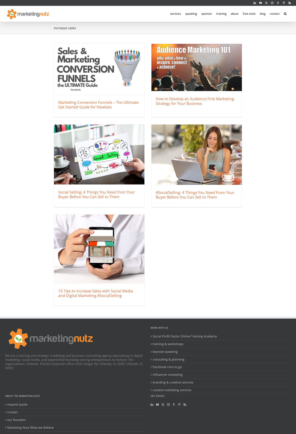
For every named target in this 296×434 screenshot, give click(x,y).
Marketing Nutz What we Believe (30, 428)
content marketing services (172, 390)
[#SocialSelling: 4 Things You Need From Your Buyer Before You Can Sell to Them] (196, 155)
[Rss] (184, 404)
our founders (16, 420)
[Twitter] (163, 404)
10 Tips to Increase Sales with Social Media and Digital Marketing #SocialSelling (95, 293)
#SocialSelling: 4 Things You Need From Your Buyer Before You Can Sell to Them (195, 195)
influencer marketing (168, 375)
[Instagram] (168, 404)
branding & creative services (173, 382)
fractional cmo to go (167, 367)
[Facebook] (173, 404)
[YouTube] (157, 404)
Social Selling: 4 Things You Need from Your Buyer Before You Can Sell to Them (96, 194)
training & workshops (168, 344)
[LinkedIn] (152, 404)
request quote (17, 404)
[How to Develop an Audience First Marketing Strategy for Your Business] (196, 67)
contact (12, 412)
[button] (285, 13)
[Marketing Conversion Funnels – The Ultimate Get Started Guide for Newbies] (99, 69)
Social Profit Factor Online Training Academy (185, 336)
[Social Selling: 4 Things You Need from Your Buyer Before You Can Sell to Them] (99, 154)
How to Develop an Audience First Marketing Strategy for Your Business (195, 101)
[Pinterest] (179, 404)
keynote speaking (165, 352)
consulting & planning (168, 359)
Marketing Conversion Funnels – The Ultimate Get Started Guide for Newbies (98, 104)
